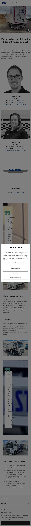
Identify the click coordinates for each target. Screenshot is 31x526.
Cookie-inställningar (15, 277)
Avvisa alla (15, 273)
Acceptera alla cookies (15, 268)
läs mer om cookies (21, 262)
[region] (15, 263)
